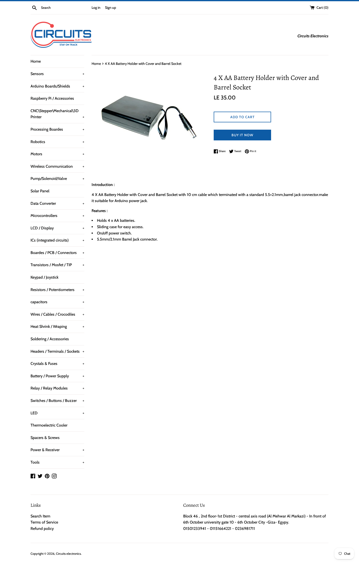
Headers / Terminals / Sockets (57, 351)
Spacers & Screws (45, 437)
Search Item (40, 516)
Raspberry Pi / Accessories (52, 98)
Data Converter (57, 203)
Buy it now (242, 135)
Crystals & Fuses (57, 363)
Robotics (57, 141)
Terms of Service (44, 522)
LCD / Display (57, 228)
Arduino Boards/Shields (57, 86)
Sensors (57, 73)
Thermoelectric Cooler (49, 425)
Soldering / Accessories (50, 339)
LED (57, 413)
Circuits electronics (68, 553)
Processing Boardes (57, 129)
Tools (57, 462)
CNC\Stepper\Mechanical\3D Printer (57, 113)
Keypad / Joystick (44, 277)
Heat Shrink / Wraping (57, 326)
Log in (96, 7)
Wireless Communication (57, 166)
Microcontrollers (57, 215)
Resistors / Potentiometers (57, 289)
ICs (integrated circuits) (57, 240)
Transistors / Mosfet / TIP (57, 265)
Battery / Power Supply (57, 376)
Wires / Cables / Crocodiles (57, 314)
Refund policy (42, 528)
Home (36, 61)
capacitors (57, 302)
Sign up (110, 7)
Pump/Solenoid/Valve (57, 178)
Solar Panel (40, 191)
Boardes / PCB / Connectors (57, 252)
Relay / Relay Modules (57, 388)
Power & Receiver (57, 449)
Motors (57, 154)
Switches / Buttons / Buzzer (57, 400)
